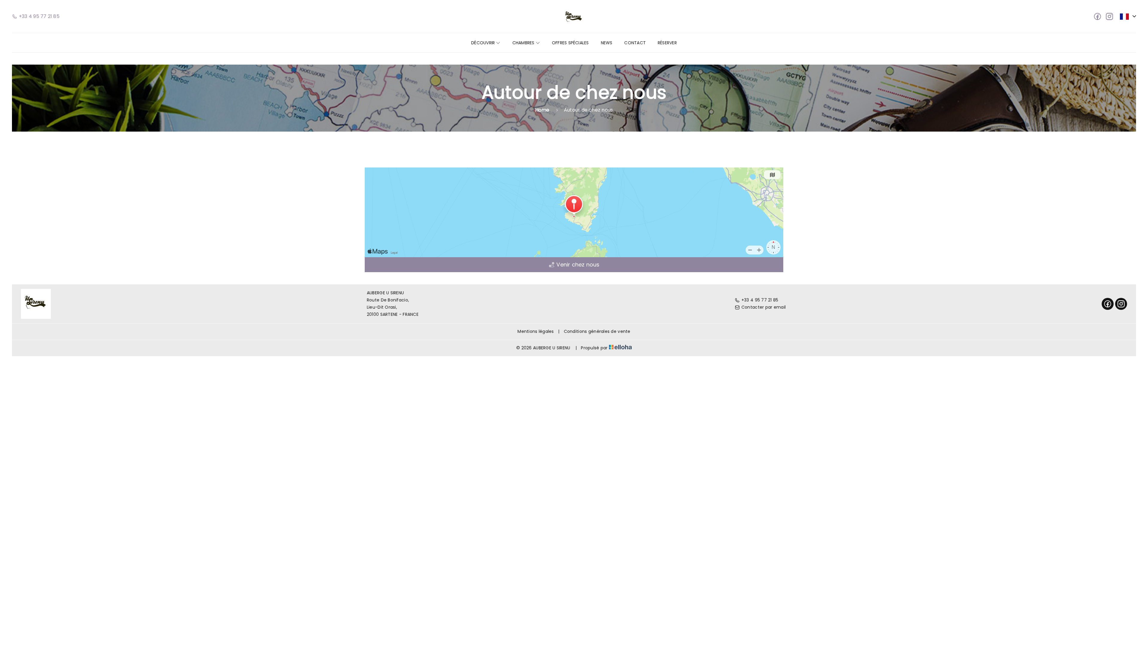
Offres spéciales (570, 43)
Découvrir (483, 43)
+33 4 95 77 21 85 (759, 300)
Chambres (524, 43)
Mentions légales (535, 331)
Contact (635, 43)
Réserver (667, 43)
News (607, 43)
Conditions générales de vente (597, 331)
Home (542, 109)
